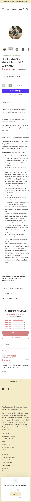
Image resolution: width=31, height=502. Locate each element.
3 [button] (10, 44)
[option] (15, 32)
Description (6, 102)
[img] (6, 360)
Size (3, 73)
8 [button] (19, 44)
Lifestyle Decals (7, 462)
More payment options (15, 94)
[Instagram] (5, 389)
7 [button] (17, 44)
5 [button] (14, 44)
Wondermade (6, 55)
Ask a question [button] (15, 337)
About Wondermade (8, 436)
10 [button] (22, 44)
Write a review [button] (15, 333)
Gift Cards (5, 468)
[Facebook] (3, 389)
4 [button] (12, 44)
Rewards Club (6, 471)
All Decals (5, 454)
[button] (6, 69)
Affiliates (4, 450)
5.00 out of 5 (20, 314)
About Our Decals (7, 439)
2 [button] (8, 44)
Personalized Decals (8, 457)
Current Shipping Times (10, 298)
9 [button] (21, 44)
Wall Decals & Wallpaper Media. (13, 288)
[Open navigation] (3, 9)
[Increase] (10, 85)
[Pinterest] (8, 389)
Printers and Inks (7, 293)
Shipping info (6, 444)
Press (3, 442)
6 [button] (15, 44)
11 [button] (24, 44)
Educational (6, 460)
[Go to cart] (27, 9)
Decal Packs (6, 465)
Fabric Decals (16, 55)
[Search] (23, 9)
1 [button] (7, 44)
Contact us (5, 433)
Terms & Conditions (8, 447)
